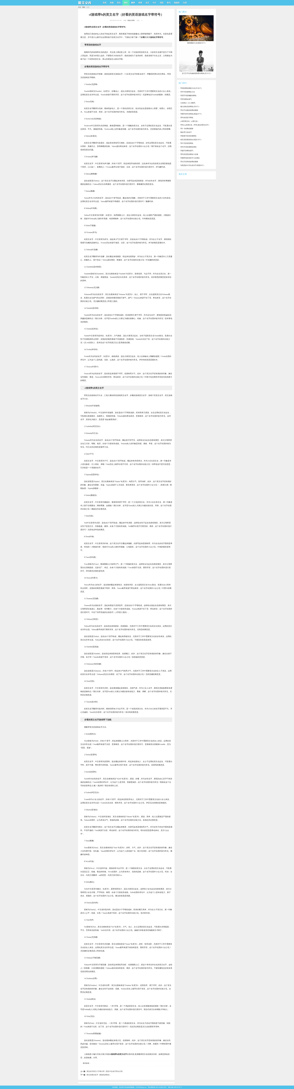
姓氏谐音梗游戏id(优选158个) (190, 139)
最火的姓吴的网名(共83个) (189, 106)
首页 (104, 3)
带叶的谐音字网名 (186, 117)
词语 (161, 3)
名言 (147, 3)
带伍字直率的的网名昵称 (189, 162)
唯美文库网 (131, 20)
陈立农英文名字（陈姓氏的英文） (99, 1075)
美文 (119, 3)
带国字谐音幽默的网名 (188, 95)
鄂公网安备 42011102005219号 (157, 1087)
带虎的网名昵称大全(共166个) (191, 88)
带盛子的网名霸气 (186, 151)
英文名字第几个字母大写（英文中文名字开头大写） (105, 1071)
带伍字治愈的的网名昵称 (189, 110)
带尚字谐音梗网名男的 (188, 147)
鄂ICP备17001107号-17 (175, 1087)
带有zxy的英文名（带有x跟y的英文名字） (195, 125)
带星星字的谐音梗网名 (188, 136)
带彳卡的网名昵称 (186, 128)
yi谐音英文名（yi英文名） (189, 121)
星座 (140, 3)
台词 (185, 3)
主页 (79, 7)
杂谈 (112, 3)
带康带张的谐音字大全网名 (190, 158)
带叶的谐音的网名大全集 (189, 154)
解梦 (133, 3)
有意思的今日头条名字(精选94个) (192, 165)
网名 (126, 3)
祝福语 (177, 3)
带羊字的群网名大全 (187, 92)
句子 (154, 3)
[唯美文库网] (85, 4)
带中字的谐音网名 (186, 143)
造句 (169, 3)
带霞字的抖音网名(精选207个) (191, 114)
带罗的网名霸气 (186, 99)
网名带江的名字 (186, 132)
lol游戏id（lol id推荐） (188, 103)
